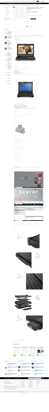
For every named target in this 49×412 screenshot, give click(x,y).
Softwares (30, 3)
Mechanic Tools (35, 3)
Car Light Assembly (30, 387)
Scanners (6, 3)
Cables (7, 11)
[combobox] (25, 1)
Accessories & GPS (9, 3)
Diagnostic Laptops (21, 3)
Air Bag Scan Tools (30, 346)
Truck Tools (17, 3)
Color (27, 13)
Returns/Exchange (38, 382)
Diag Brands (33, 346)
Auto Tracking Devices (26, 3)
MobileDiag (25, 346)
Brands (32, 3)
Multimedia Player (13, 3)
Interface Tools (22, 386)
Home (5, 5)
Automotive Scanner (38, 346)
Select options (20, 356)
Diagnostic (8, 5)
